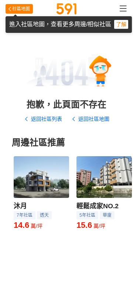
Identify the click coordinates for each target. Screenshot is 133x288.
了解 (121, 24)
